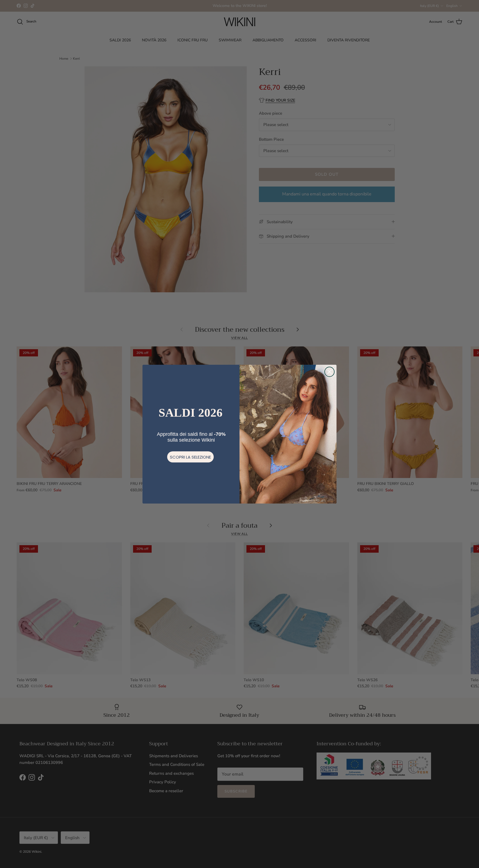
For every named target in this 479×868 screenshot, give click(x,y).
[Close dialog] (329, 372)
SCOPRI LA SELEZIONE (190, 457)
